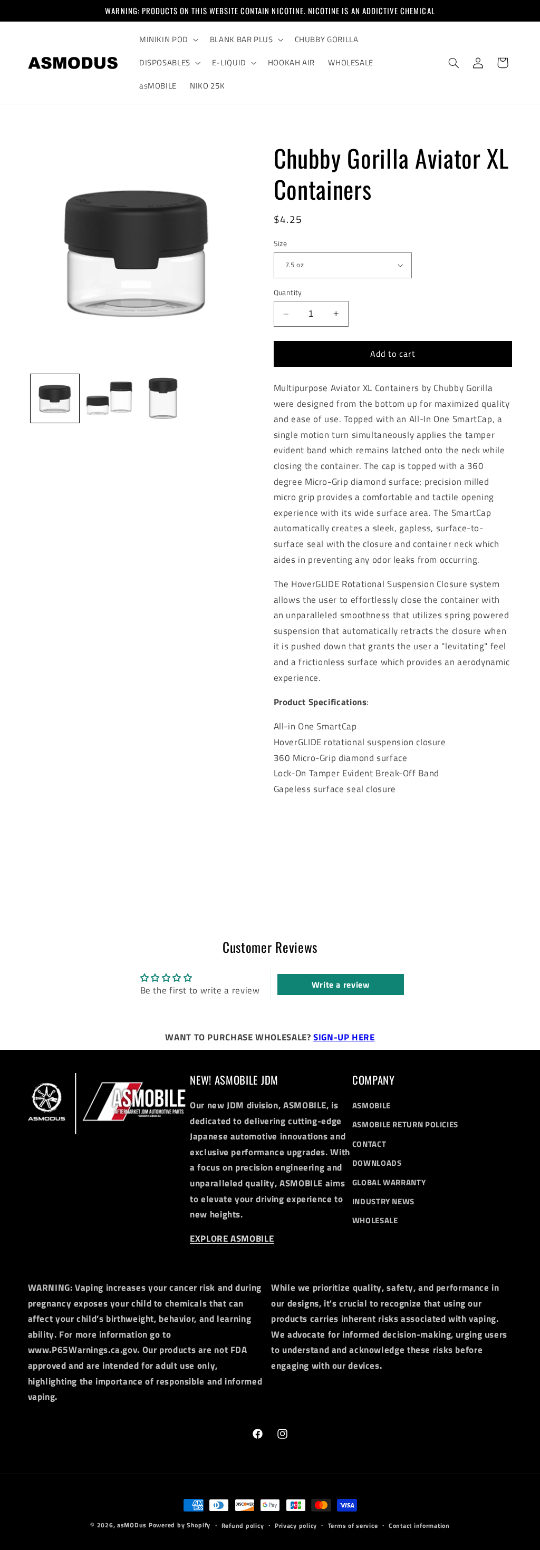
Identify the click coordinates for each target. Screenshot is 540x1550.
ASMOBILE (371, 1105)
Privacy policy (296, 1525)
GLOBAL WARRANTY (389, 1182)
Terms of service (353, 1525)
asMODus (132, 1524)
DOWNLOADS (377, 1163)
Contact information (419, 1525)
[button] (167, 39)
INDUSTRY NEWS (383, 1201)
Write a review (341, 984)
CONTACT (369, 1144)
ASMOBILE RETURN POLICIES (405, 1124)
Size (280, 243)
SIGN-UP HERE (344, 1037)
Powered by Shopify (179, 1524)
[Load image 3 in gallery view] (163, 398)
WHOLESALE (375, 1220)
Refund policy (242, 1525)
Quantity (288, 292)
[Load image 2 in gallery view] (109, 398)
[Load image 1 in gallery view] (55, 398)
